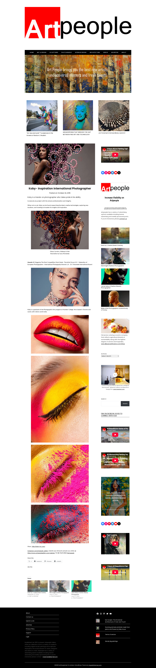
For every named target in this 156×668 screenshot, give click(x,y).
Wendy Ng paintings (111, 641)
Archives (104, 354)
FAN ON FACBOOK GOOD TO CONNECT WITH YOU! (111, 415)
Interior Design (80, 52)
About (124, 52)
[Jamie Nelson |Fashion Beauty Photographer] (81, 586)
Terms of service (110, 634)
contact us (123, 219)
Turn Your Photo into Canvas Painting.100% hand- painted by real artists (115, 496)
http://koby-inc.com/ (38, 546)
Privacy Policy (30, 629)
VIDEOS (105, 52)
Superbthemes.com (95, 665)
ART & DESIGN (41, 52)
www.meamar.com (118, 389)
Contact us (29, 617)
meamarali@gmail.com (50, 657)
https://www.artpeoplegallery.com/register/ (41, 553)
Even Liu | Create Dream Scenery (37, 592)
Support (28, 633)
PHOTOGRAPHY (66, 52)
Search (103, 399)
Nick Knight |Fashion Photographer (59, 592)
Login (27, 637)
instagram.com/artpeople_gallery (38, 551)
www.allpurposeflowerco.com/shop (113, 344)
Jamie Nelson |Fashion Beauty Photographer (111, 287)
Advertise (114, 52)
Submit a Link (30, 621)
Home (32, 52)
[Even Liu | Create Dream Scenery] (38, 586)
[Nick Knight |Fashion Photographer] (59, 586)
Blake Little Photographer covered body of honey (114, 309)
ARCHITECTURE (95, 52)
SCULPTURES (54, 52)
